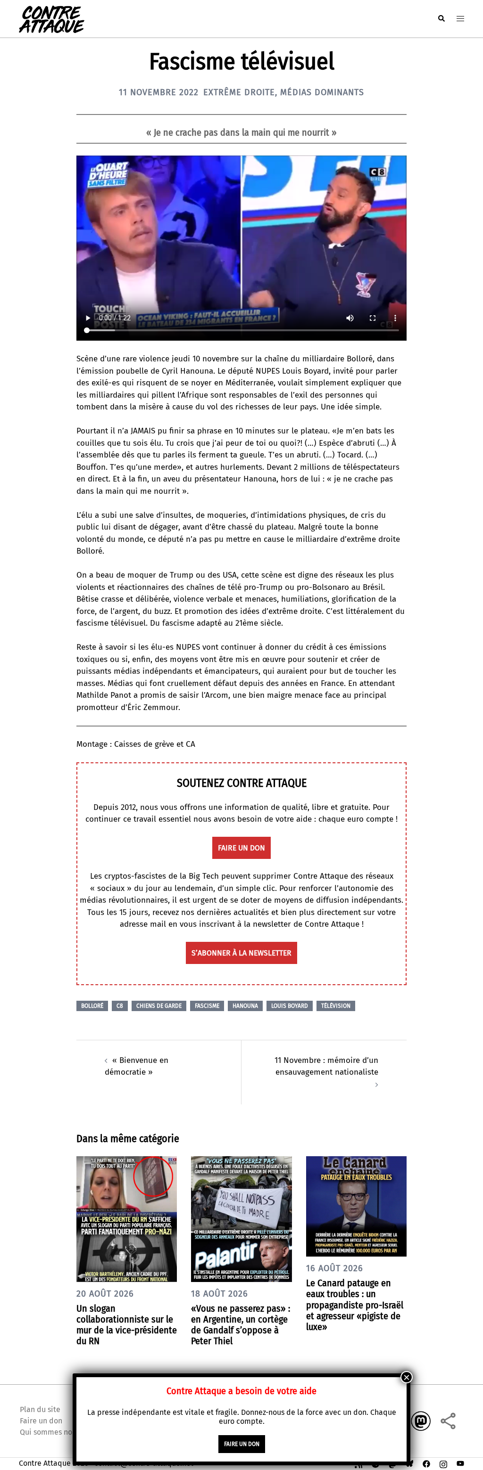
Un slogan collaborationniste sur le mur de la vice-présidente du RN (126, 1325)
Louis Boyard (289, 1006)
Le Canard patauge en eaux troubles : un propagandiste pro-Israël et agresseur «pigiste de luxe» (354, 1304)
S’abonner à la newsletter (241, 952)
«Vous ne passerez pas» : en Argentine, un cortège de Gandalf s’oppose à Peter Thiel (240, 1325)
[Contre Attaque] (51, 18)
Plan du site (40, 1409)
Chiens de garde (159, 1006)
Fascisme (207, 1006)
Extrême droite (239, 92)
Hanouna (245, 1006)
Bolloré (92, 1006)
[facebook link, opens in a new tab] (426, 1463)
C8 (120, 1006)
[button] (441, 19)
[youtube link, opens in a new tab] (460, 1463)
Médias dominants (322, 92)
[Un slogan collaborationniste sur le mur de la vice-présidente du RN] (126, 1219)
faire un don (241, 847)
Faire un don (41, 1420)
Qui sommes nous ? (52, 1432)
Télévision (335, 1006)
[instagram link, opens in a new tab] (443, 1463)
